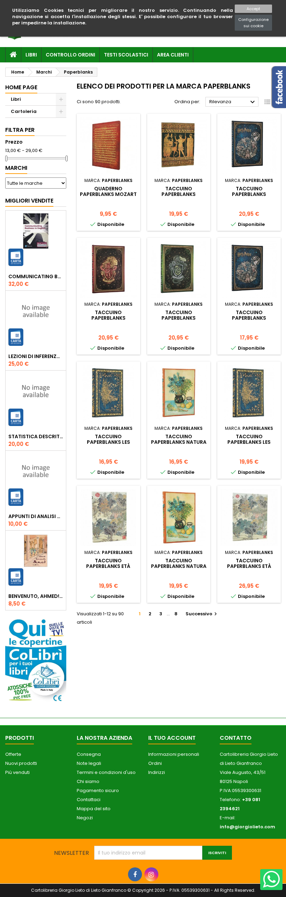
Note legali (89, 763)
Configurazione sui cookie (253, 23)
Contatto (235, 738)
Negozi (85, 817)
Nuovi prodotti (21, 763)
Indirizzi (156, 772)
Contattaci (88, 799)
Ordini (155, 763)
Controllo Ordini (70, 54)
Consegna (89, 754)
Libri (31, 54)
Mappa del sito (94, 808)
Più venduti (17, 772)
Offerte (13, 754)
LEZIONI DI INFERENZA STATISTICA (35, 356)
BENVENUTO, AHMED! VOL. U (35, 596)
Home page (21, 87)
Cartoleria (24, 111)
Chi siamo (88, 781)
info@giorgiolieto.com (247, 826)
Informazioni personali (173, 754)
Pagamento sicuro (98, 790)
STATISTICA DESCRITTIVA (35, 436)
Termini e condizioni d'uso (106, 772)
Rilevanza (233, 102)
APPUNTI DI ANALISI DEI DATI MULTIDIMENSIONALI (35, 516)
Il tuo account (172, 738)
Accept (253, 9)
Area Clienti (173, 54)
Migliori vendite (29, 201)
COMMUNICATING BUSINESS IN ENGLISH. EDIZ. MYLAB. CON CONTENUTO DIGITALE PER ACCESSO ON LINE (35, 276)
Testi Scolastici (126, 54)
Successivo (202, 613)
